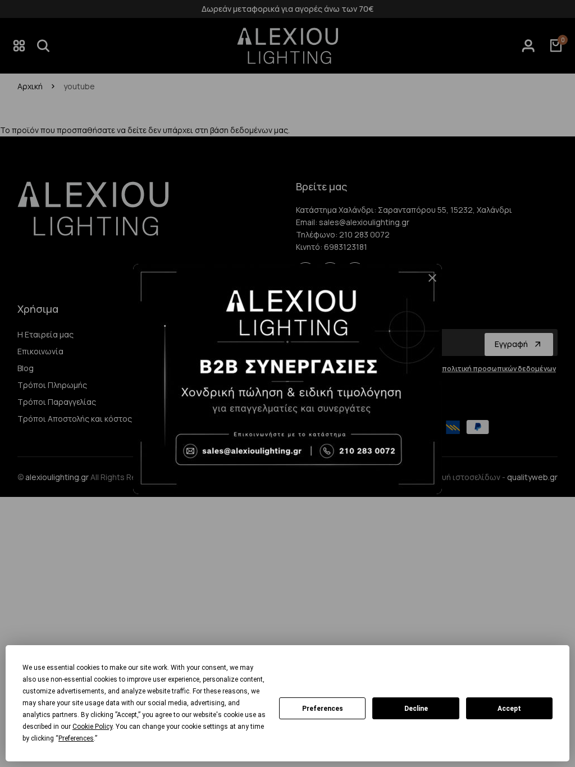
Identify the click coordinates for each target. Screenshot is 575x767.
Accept (509, 709)
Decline (416, 709)
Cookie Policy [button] (92, 727)
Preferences (322, 709)
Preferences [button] (76, 738)
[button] (427, 282)
